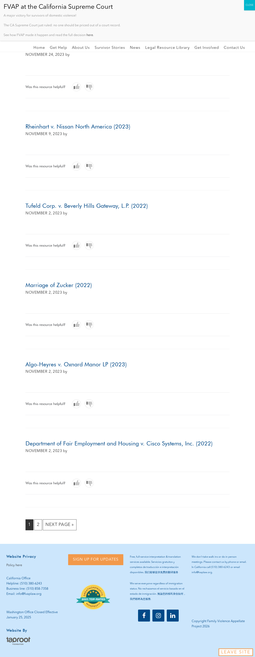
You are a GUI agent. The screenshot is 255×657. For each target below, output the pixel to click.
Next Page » (59, 526)
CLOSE (249, 5)
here (89, 35)
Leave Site (235, 652)
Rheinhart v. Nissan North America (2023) (78, 126)
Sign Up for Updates (96, 560)
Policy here (14, 565)
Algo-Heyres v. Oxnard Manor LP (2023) (76, 364)
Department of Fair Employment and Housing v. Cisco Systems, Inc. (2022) (119, 443)
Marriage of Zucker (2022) (59, 284)
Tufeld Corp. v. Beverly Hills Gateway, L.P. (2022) (87, 205)
